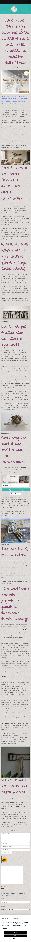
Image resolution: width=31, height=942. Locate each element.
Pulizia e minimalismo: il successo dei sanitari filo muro (13, 890)
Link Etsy (15, 760)
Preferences (15, 938)
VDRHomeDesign (6, 887)
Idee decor (21, 67)
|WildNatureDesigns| (6, 432)
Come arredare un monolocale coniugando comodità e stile (13, 891)
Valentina (17, 67)
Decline (15, 935)
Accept (15, 932)
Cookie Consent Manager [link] (7, 918)
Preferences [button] (5, 928)
